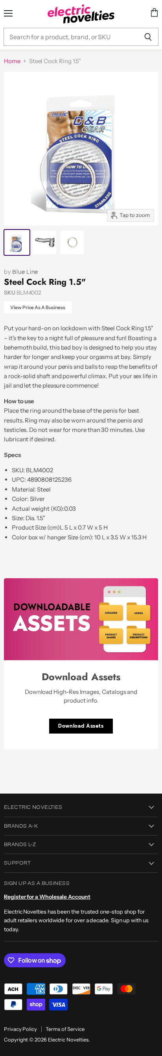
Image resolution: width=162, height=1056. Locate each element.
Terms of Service (65, 1029)
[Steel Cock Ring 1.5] (16, 242)
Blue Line (25, 272)
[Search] (148, 37)
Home (12, 61)
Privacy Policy (20, 1029)
